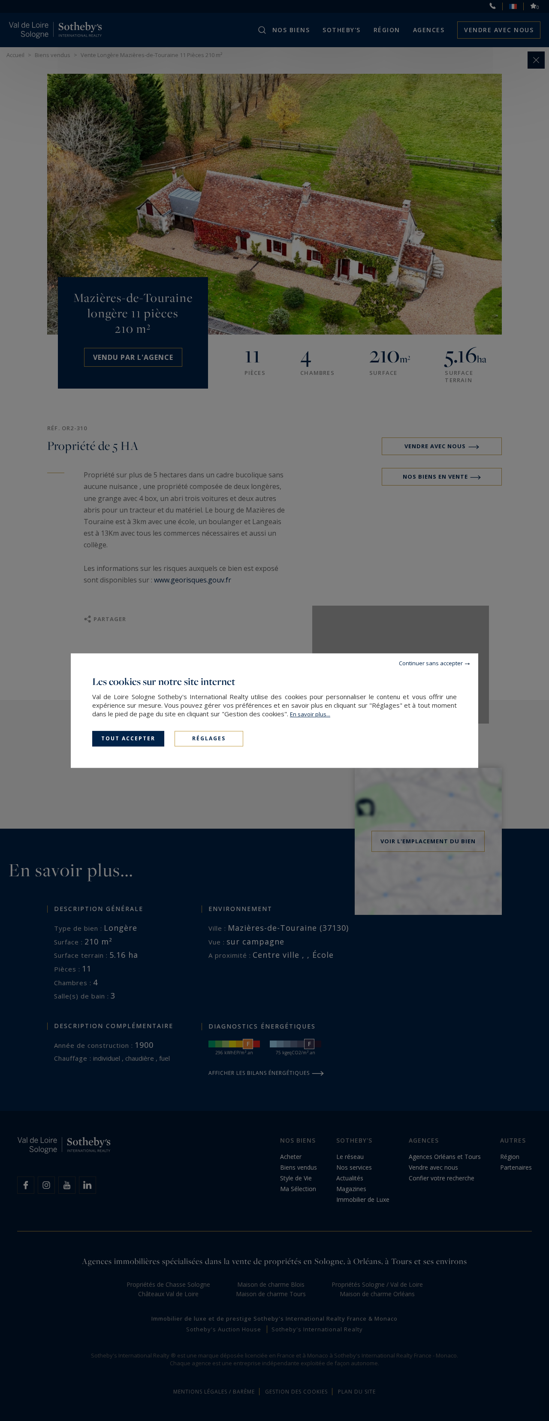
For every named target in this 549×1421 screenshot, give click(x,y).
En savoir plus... (310, 714)
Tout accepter (128, 738)
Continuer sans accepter (431, 663)
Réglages (209, 738)
